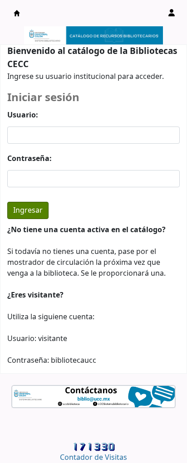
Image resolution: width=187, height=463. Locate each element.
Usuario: (22, 115)
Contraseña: (29, 158)
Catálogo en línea (17, 13)
